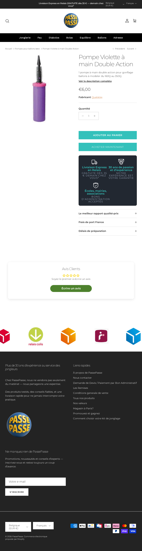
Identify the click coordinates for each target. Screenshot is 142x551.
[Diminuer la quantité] (82, 116)
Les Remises (80, 388)
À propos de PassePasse (87, 372)
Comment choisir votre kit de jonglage (96, 418)
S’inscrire (17, 492)
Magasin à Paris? (83, 408)
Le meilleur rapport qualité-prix (98, 213)
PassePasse (17, 536)
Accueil (8, 48)
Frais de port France (91, 222)
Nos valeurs (80, 403)
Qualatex (97, 97)
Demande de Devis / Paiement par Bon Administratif (105, 382)
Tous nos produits (84, 398)
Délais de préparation (92, 231)
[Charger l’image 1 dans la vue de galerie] (38, 88)
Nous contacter (82, 377)
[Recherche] (7, 21)
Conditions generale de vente (90, 393)
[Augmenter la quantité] (95, 116)
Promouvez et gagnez (86, 413)
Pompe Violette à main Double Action (61, 48)
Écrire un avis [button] (71, 288)
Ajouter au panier (107, 135)
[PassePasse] (71, 21)
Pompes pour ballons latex (27, 48)
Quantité (84, 108)
